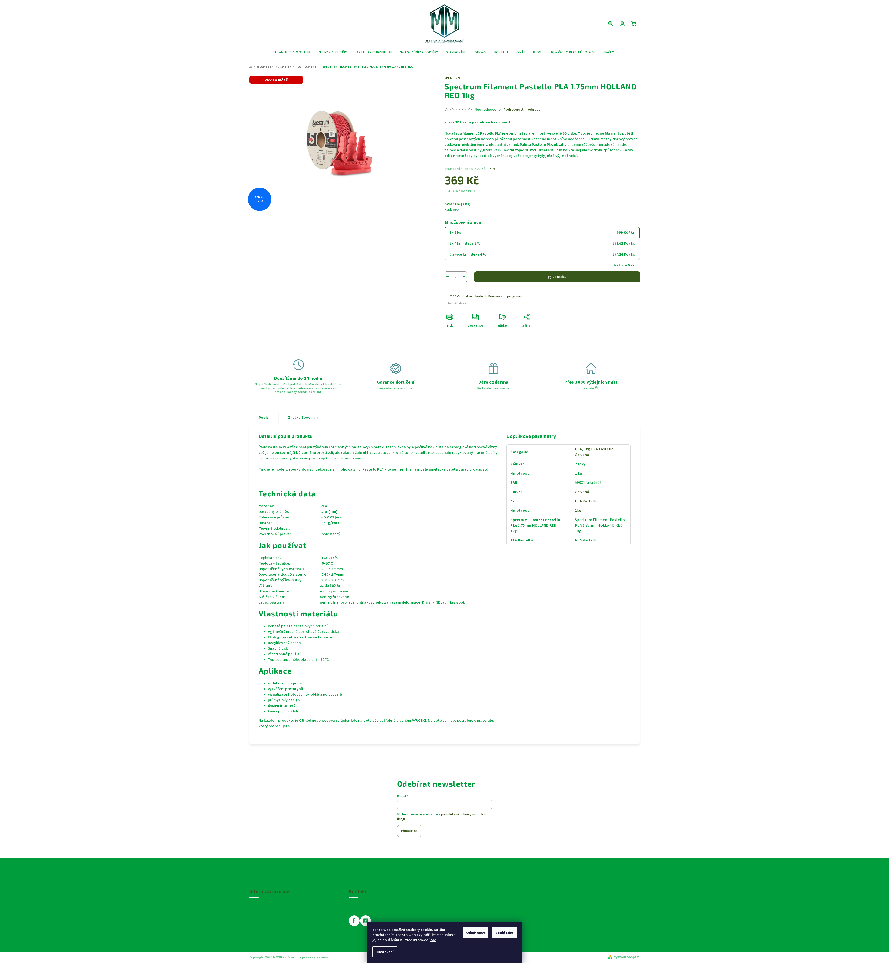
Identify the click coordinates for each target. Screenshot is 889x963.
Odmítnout (475, 932)
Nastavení (384, 951)
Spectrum (452, 78)
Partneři (256, 938)
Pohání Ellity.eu (457, 303)
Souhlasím (504, 932)
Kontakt (256, 931)
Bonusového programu (505, 296)
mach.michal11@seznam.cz (372, 904)
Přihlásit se (409, 831)
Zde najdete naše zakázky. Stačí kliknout (444, 870)
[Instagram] (365, 920)
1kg (578, 510)
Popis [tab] (264, 417)
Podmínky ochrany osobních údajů (278, 918)
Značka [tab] (303, 417)
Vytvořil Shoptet (627, 957)
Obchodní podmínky (266, 911)
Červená (582, 492)
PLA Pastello (586, 501)
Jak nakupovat (262, 904)
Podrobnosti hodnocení (523, 109)
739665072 (358, 910)
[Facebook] (354, 920)
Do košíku (559, 277)
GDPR (253, 924)
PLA (578, 449)
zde (433, 940)
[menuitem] (292, 52)
